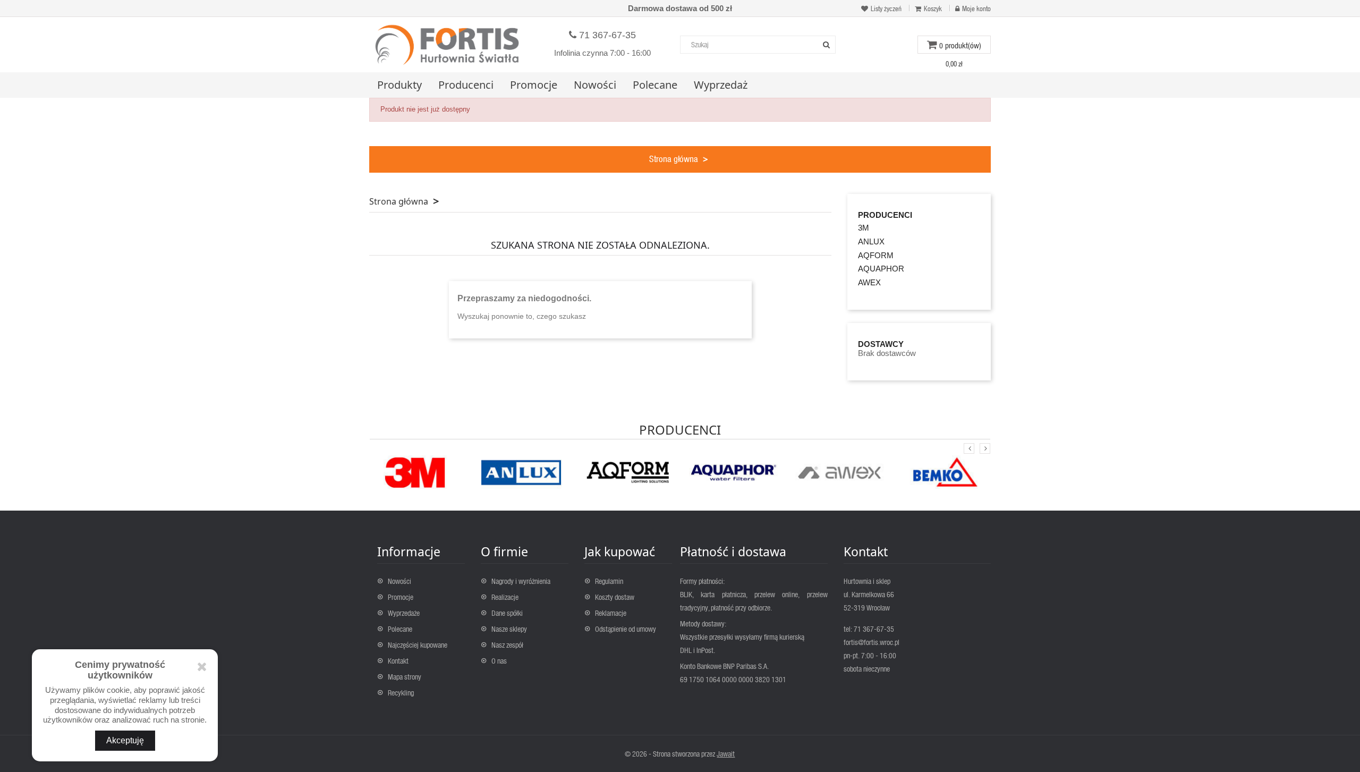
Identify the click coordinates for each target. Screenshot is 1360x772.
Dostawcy (881, 344)
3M (863, 227)
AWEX (869, 282)
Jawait (726, 753)
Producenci (885, 215)
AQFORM (876, 255)
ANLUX (871, 241)
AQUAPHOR (881, 268)
